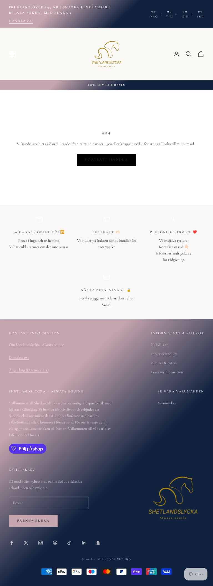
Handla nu (21, 21)
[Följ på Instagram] (40, 543)
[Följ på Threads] (55, 543)
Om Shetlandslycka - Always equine (36, 344)
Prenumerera (33, 520)
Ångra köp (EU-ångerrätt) (29, 370)
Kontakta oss (19, 357)
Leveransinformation (167, 372)
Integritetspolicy (164, 353)
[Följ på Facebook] (11, 543)
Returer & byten (163, 363)
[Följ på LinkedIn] (84, 543)
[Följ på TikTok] (69, 543)
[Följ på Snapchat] (98, 543)
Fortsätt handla (106, 159)
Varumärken (167, 403)
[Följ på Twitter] (26, 543)
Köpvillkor (159, 344)
